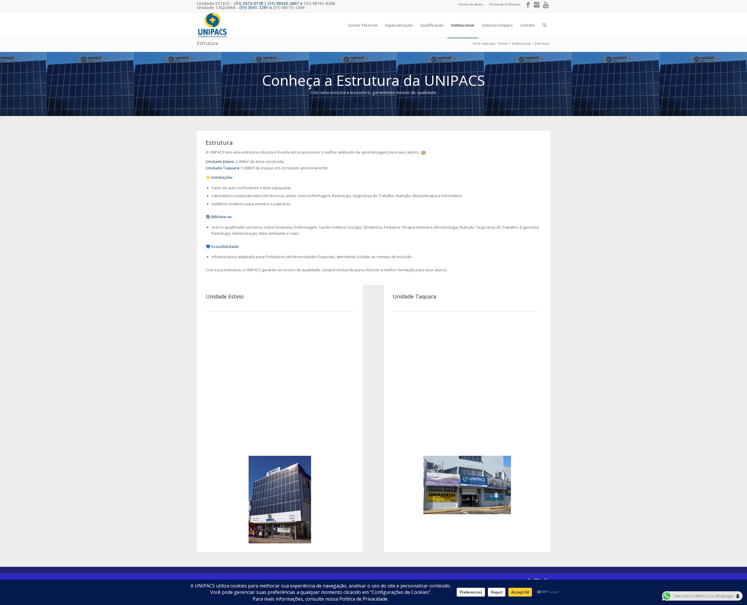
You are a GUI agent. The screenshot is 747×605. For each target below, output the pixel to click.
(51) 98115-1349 (288, 7)
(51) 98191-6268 (319, 3)
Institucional (521, 43)
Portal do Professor (505, 4)
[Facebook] (528, 4)
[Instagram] (537, 4)
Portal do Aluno (471, 4)
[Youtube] (545, 4)
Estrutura (207, 43)
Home (503, 43)
